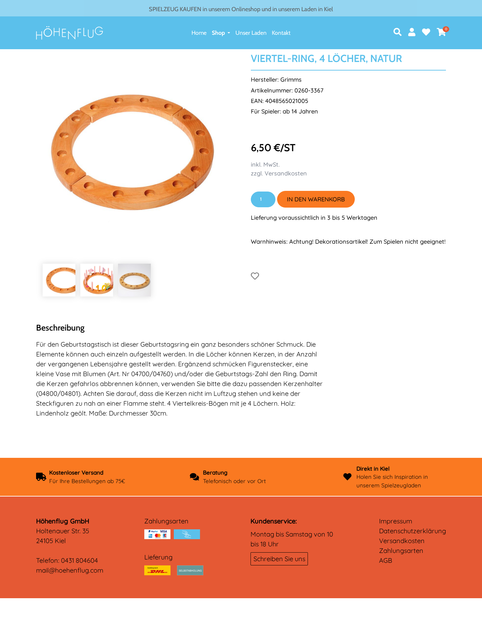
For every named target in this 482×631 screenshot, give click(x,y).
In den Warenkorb (316, 199)
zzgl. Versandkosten (279, 173)
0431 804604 (79, 560)
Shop (218, 32)
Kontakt (281, 32)
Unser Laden (251, 32)
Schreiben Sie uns (279, 559)
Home (199, 32)
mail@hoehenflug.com (69, 570)
